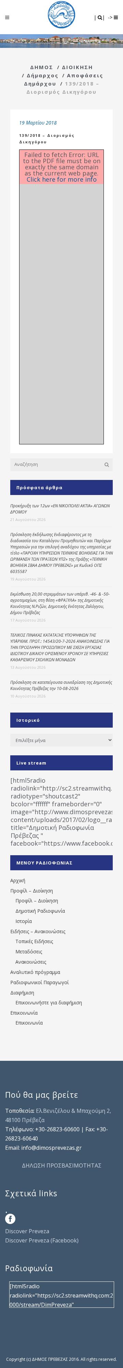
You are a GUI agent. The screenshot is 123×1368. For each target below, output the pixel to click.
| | (100, 17)
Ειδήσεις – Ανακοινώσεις (37, 931)
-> (111, 17)
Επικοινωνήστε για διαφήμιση (48, 1002)
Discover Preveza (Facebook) (42, 1240)
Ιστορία (23, 921)
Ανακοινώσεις (30, 962)
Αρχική (17, 880)
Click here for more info (62, 179)
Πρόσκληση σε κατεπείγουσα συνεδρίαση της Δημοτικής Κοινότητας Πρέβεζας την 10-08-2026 (61, 685)
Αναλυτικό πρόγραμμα (35, 972)
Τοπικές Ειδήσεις (34, 941)
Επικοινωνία (24, 1012)
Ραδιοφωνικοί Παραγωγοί (39, 982)
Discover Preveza (27, 1231)
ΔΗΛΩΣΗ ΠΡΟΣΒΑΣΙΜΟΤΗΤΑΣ (61, 1165)
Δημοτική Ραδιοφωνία (40, 911)
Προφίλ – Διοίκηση (31, 890)
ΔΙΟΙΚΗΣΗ (77, 67)
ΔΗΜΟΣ (41, 67)
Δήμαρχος (42, 75)
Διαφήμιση (22, 992)
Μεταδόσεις (28, 951)
